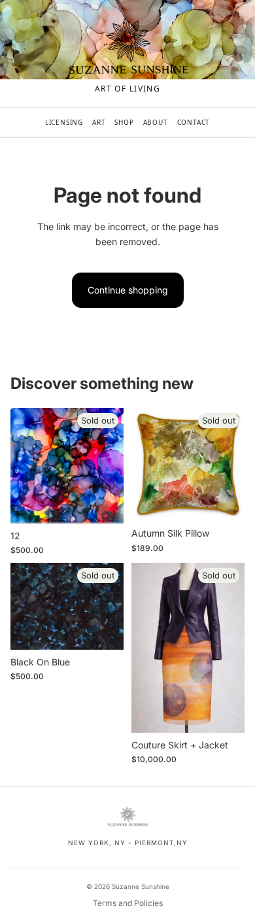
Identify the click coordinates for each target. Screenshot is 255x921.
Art (98, 122)
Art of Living (128, 89)
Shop (123, 122)
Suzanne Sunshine (140, 886)
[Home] (127, 47)
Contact (194, 122)
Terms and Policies (128, 903)
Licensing (64, 122)
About (155, 122)
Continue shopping (128, 289)
